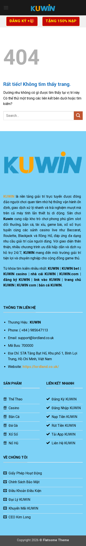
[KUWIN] (43, 7)
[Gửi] (78, 115)
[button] (6, 7)
